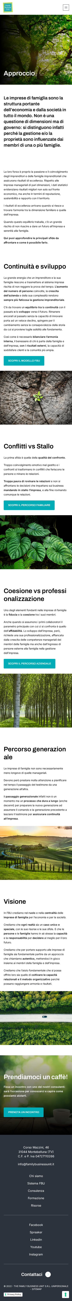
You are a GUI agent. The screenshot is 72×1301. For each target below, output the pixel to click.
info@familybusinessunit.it (36, 1164)
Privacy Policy (14, 1294)
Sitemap (37, 1289)
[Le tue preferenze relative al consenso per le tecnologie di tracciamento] (65, 1294)
